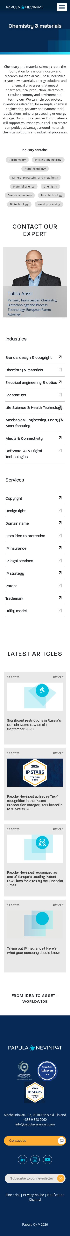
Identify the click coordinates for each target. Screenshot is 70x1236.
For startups (15, 395)
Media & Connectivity (24, 438)
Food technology (51, 195)
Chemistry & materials (24, 370)
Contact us (17, 1141)
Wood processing (49, 204)
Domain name (17, 523)
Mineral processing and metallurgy (35, 177)
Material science (23, 186)
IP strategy (14, 573)
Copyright (13, 498)
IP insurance (15, 548)
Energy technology (20, 195)
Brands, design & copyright (28, 357)
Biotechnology (19, 204)
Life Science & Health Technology (33, 407)
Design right (15, 511)
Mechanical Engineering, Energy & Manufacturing (34, 423)
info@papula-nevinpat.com (35, 1124)
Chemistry (50, 186)
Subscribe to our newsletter (31, 1178)
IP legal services (19, 561)
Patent (11, 586)
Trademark (14, 598)
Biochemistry (17, 160)
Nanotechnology (35, 169)
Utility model (16, 611)
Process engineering (48, 160)
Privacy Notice (33, 1195)
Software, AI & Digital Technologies (23, 454)
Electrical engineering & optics (31, 382)
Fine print (13, 1195)
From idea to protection (25, 536)
